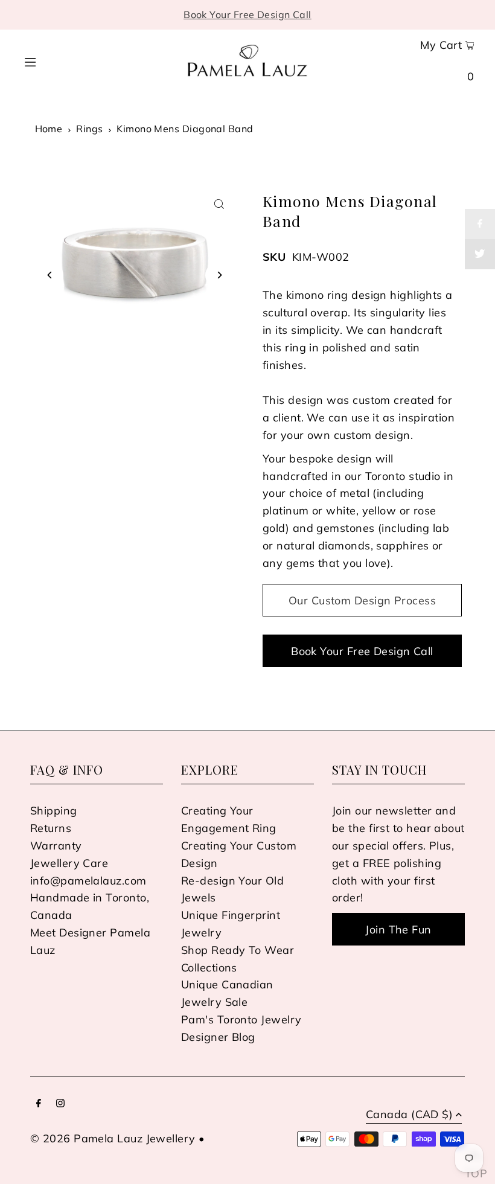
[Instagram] (60, 1104)
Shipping (53, 811)
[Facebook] (38, 1104)
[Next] (218, 275)
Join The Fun (398, 929)
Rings (89, 129)
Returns (50, 828)
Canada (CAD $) (409, 1115)
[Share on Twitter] (480, 254)
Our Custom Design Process (362, 600)
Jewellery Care (69, 863)
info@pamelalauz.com (88, 881)
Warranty (56, 846)
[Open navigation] (53, 60)
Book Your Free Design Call (247, 14)
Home (49, 129)
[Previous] (49, 275)
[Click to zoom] (218, 204)
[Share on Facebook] (480, 224)
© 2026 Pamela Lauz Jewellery (113, 1138)
